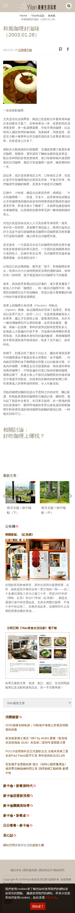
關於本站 (16, 870)
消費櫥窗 (12, 717)
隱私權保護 (30, 870)
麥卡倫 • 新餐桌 (14, 815)
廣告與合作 (45, 870)
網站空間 (9, 845)
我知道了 (38, 906)
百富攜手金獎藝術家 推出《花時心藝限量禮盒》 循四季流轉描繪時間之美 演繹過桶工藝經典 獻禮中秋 (36, 768)
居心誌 (8, 835)
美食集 (51, 15)
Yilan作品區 (37, 15)
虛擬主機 (38, 845)
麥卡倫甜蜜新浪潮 (16, 795)
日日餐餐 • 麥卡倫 (16, 825)
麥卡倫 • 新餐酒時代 (18, 786)
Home (23, 15)
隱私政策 (50, 897)
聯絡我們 (59, 870)
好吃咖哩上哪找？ (24, 436)
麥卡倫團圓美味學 (16, 805)
